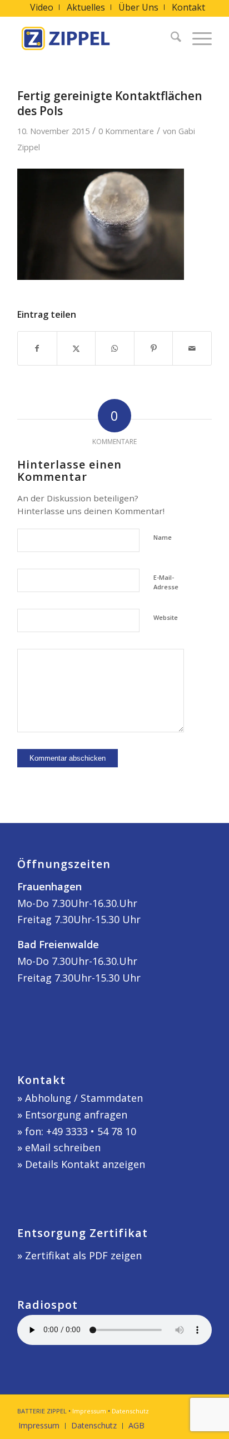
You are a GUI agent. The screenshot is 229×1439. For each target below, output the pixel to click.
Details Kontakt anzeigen (85, 1164)
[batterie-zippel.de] (95, 38)
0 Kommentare (126, 130)
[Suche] (170, 38)
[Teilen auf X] (76, 349)
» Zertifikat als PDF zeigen (79, 1255)
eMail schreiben (63, 1147)
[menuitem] (41, 7)
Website (165, 617)
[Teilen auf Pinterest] (154, 349)
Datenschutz (130, 1411)
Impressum (89, 1411)
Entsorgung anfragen (76, 1114)
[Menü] (196, 38)
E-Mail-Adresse (165, 582)
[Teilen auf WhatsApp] (115, 349)
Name (162, 537)
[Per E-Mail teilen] (192, 349)
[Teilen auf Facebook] (37, 349)
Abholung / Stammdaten (84, 1098)
